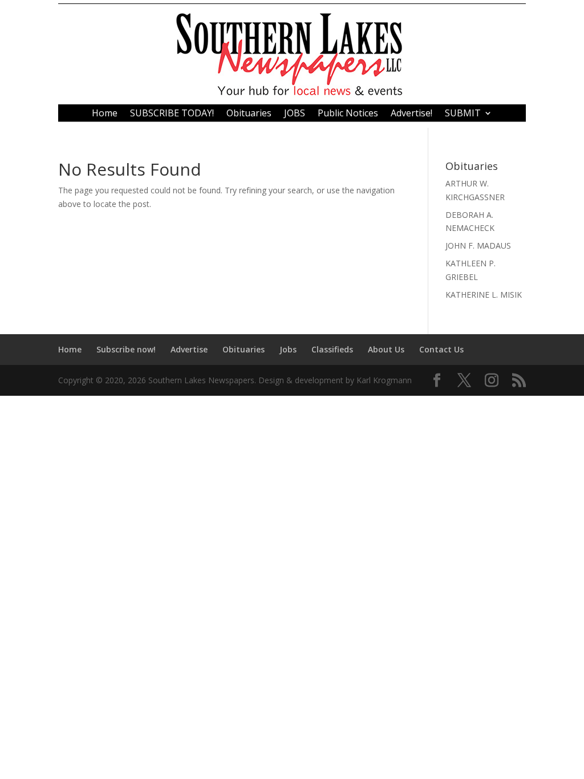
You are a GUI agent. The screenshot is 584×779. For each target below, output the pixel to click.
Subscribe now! (126, 349)
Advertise (189, 349)
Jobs (288, 349)
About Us (386, 349)
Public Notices (348, 114)
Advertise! (411, 114)
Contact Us (441, 349)
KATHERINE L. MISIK (483, 294)
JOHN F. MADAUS (478, 245)
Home (104, 114)
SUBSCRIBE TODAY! (172, 114)
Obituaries (248, 114)
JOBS (294, 114)
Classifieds (332, 349)
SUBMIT (463, 114)
